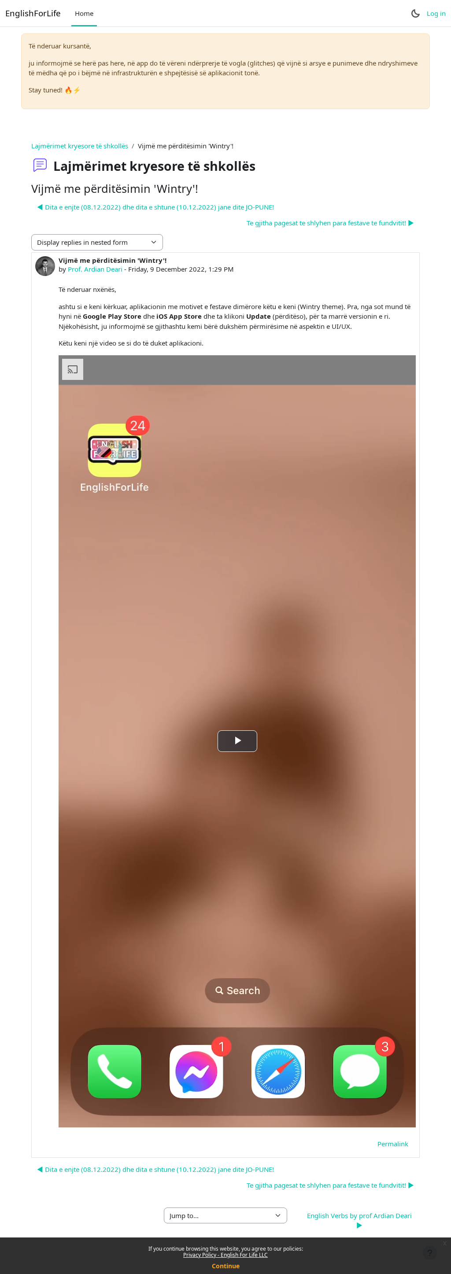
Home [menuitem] (84, 13)
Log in (436, 13)
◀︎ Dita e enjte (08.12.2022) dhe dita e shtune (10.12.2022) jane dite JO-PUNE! (155, 207)
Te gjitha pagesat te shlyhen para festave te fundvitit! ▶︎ (330, 222)
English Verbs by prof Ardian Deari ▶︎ (359, 1220)
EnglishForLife (33, 12)
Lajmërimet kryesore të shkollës (79, 145)
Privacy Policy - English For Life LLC (225, 1255)
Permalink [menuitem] (392, 1143)
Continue (226, 1266)
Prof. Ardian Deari (95, 269)
